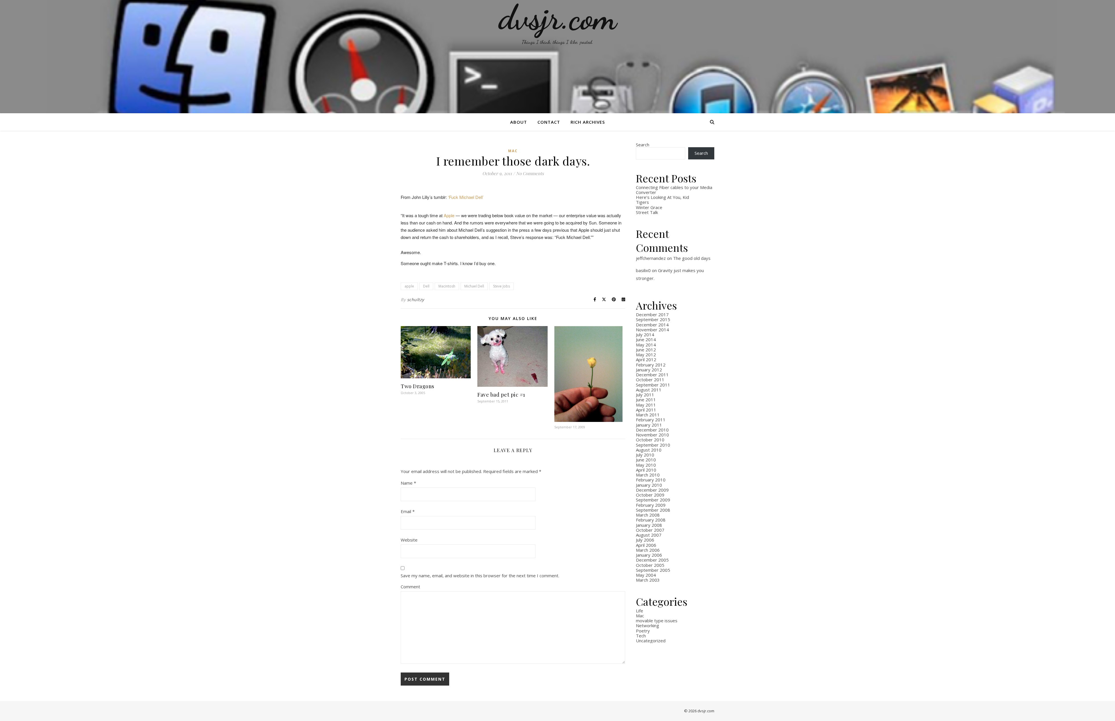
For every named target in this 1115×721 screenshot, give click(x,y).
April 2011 (646, 410)
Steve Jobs (501, 286)
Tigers (642, 202)
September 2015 (653, 319)
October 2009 (650, 495)
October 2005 (650, 565)
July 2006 (645, 540)
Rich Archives (588, 122)
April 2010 (646, 470)
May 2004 (646, 575)
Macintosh (446, 286)
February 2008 (651, 520)
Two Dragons (417, 386)
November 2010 (652, 435)
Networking (647, 625)
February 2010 (651, 480)
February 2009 (651, 505)
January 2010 (649, 485)
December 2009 (652, 490)
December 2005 (652, 560)
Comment (410, 586)
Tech (641, 636)
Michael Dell (474, 286)
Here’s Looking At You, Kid (662, 197)
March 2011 (648, 415)
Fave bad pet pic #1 (501, 394)
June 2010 (646, 460)
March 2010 (648, 475)
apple (409, 286)
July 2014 (645, 334)
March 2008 (648, 515)
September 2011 (653, 385)
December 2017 (652, 314)
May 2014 (646, 345)
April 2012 (646, 359)
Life (639, 611)
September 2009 (653, 500)
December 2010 (652, 430)
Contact (548, 122)
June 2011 (646, 399)
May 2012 (646, 354)
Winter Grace (649, 207)
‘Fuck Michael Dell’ (465, 197)
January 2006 (649, 555)
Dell (426, 286)
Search (642, 145)
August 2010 (648, 450)
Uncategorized (651, 640)
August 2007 (648, 535)
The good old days (692, 258)
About (518, 122)
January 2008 (649, 525)
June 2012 (646, 350)
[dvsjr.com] (557, 56)
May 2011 (646, 405)
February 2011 (651, 419)
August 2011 (648, 390)
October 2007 (650, 530)
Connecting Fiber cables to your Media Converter (674, 189)
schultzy (415, 299)
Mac (513, 150)
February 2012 (651, 365)
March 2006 (648, 550)
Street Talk (647, 212)
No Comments (530, 173)
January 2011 (649, 425)
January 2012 (649, 370)
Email (408, 511)
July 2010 (645, 455)
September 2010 (653, 445)
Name (408, 483)
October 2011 (650, 379)
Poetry (643, 631)
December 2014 (652, 325)
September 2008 (653, 510)
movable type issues (656, 620)
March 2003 (648, 580)
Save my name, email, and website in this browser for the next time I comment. (480, 575)
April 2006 (646, 545)
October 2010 (650, 440)
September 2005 (653, 570)
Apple (449, 215)
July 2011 (645, 395)
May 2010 (646, 465)
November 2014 (652, 329)
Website (409, 540)
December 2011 (652, 374)
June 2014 (646, 339)
